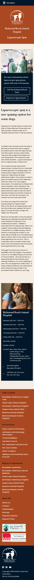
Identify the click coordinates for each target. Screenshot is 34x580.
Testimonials (7, 509)
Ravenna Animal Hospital (13, 412)
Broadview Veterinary (11, 467)
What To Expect (9, 451)
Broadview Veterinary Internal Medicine (15, 471)
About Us (6, 502)
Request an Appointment (16, 98)
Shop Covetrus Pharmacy (13, 429)
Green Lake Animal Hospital (14, 403)
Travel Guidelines (9, 438)
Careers (5, 506)
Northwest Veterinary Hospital (15, 406)
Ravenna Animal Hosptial (13, 486)
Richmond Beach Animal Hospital (12, 417)
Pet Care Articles (9, 448)
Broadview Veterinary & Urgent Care (15, 398)
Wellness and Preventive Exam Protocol (15, 455)
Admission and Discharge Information (13, 433)
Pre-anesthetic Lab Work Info (15, 444)
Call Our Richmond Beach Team (17, 91)
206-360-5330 (19, 372)
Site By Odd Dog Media (10, 576)
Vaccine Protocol (9, 441)
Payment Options (9, 516)
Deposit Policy (8, 519)
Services (5, 512)
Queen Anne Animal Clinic (13, 409)
